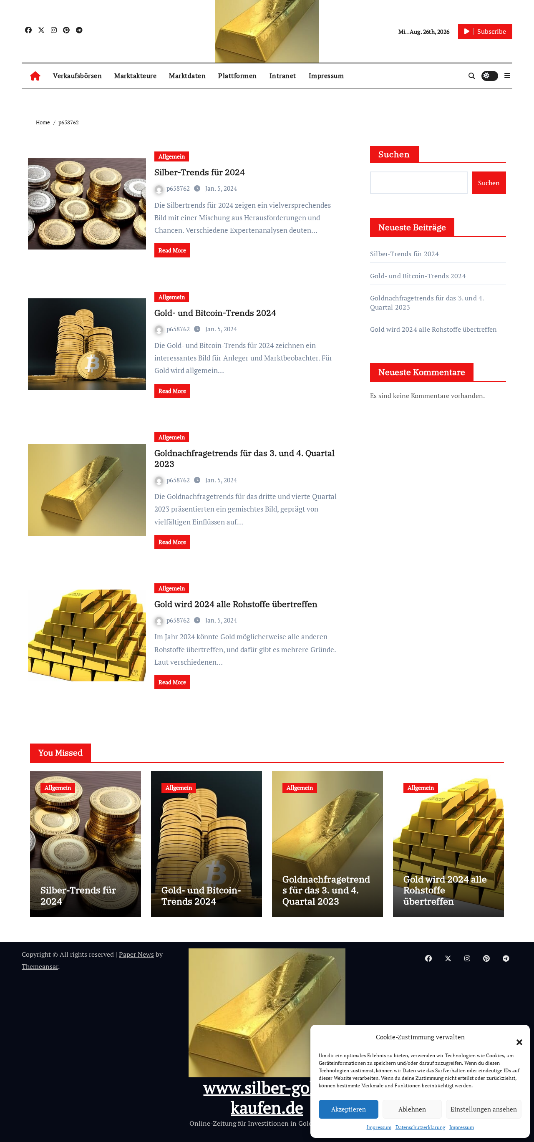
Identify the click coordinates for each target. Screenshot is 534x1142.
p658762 (178, 188)
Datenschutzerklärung (420, 1127)
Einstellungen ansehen (484, 1109)
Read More (172, 250)
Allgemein (172, 156)
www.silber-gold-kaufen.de (267, 1097)
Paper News (136, 954)
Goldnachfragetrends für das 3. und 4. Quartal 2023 (244, 458)
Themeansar (40, 966)
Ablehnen (412, 1109)
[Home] (35, 76)
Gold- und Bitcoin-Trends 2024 (215, 312)
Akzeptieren (348, 1109)
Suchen (394, 154)
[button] (515, 1037)
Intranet (283, 75)
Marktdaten (187, 75)
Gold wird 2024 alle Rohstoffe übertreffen (235, 604)
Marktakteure (135, 75)
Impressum (379, 1127)
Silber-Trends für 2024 (199, 172)
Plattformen (237, 75)
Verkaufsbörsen (77, 75)
